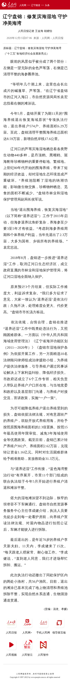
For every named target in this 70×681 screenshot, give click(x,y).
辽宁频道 (35, 5)
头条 (47, 5)
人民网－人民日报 (52, 38)
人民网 (22, 5)
